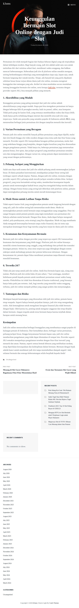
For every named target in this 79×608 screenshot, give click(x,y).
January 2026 (7, 497)
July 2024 (6, 567)
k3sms (6, 3)
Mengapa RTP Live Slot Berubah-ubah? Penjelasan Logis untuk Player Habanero (59, 415)
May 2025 (6, 528)
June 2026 (6, 477)
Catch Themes (54, 603)
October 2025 (7, 508)
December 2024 (8, 548)
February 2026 (8, 493)
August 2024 (7, 563)
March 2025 (7, 536)
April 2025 (6, 532)
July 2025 (6, 520)
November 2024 (8, 551)
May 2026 (6, 481)
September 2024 (8, 559)
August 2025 (7, 516)
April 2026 (6, 485)
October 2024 (7, 555)
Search (31, 388)
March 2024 (7, 583)
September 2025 (8, 512)
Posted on (39, 45)
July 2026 (6, 473)
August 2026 (7, 469)
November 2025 (8, 505)
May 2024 (6, 575)
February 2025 (8, 540)
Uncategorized (11, 360)
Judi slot (51, 87)
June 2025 (6, 524)
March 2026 (7, 489)
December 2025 (8, 501)
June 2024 (6, 571)
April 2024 (6, 579)
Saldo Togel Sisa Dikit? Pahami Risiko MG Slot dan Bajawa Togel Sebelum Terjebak (59, 399)
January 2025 (7, 544)
